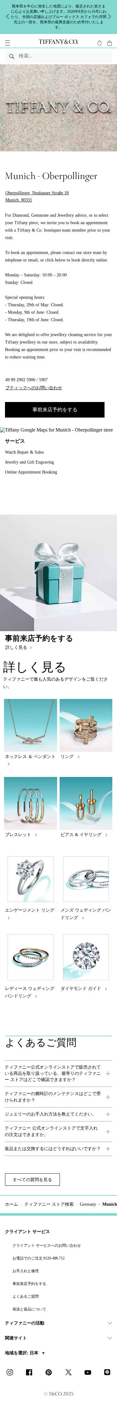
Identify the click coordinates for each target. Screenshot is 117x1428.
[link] (58, 1074)
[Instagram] (12, 1373)
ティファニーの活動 (24, 1323)
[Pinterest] (51, 1373)
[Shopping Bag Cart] (109, 43)
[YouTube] (90, 1373)
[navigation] (7, 42)
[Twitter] (70, 1373)
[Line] (109, 1373)
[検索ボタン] (12, 56)
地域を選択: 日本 (22, 1353)
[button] (7, 42)
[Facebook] (31, 1373)
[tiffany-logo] (58, 43)
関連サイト (16, 1338)
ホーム (11, 1204)
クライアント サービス (27, 1231)
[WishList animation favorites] (99, 43)
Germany (88, 1204)
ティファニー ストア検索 (49, 1204)
